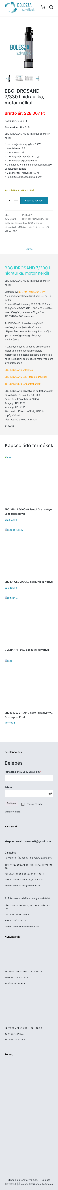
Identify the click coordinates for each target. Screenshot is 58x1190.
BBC (15, 231)
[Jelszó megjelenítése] (50, 793)
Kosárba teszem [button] (29, 504)
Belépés (11, 803)
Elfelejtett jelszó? (13, 811)
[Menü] (9, 15)
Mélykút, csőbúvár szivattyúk (33, 227)
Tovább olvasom (29, 645)
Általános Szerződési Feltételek (35, 1183)
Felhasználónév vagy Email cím (28, 771)
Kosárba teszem (34, 200)
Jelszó (14, 787)
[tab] (29, 249)
